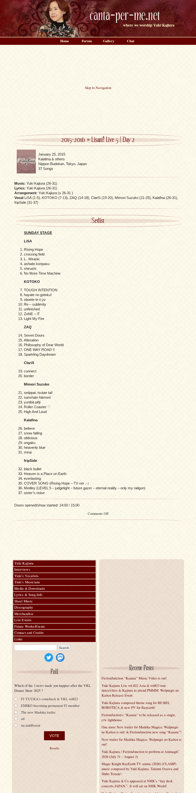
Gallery (108, 40)
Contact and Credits (29, 632)
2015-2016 (73, 140)
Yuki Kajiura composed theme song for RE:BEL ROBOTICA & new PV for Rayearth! (136, 705)
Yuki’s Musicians (27, 582)
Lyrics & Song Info (28, 594)
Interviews (22, 569)
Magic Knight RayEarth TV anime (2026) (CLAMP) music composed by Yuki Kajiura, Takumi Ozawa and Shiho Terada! (140, 769)
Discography (23, 607)
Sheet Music (23, 601)
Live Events (23, 620)
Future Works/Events (29, 626)
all (23, 718)
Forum (87, 40)
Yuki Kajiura (24, 563)
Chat (130, 40)
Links (18, 639)
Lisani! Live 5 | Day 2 (113, 140)
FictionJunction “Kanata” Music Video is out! (134, 678)
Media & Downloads (29, 588)
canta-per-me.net (125, 16)
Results (54, 748)
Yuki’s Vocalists (26, 576)
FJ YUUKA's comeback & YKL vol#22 (49, 699)
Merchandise (23, 613)
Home (64, 40)
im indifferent (30, 725)
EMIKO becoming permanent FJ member (50, 705)
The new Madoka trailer (38, 712)
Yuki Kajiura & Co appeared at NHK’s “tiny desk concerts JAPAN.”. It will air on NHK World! (137, 783)
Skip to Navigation (98, 87)
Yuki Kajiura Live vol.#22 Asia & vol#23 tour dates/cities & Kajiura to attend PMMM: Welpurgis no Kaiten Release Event (140, 690)
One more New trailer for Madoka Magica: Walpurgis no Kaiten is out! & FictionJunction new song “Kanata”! (141, 729)
